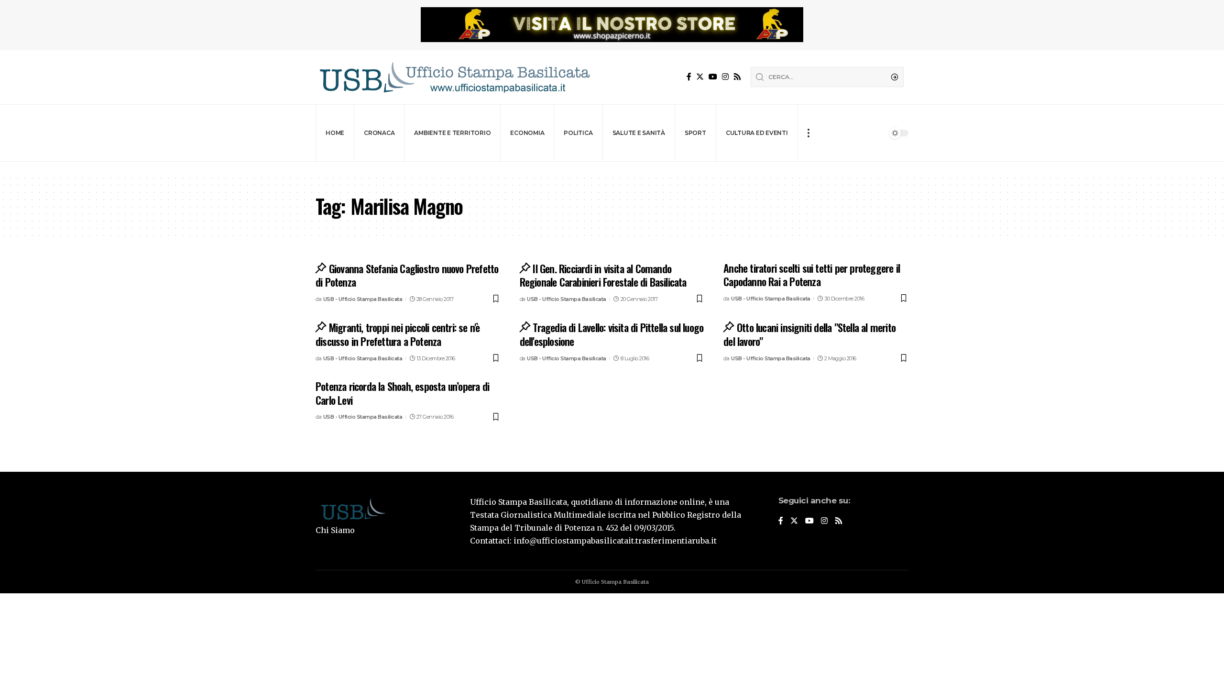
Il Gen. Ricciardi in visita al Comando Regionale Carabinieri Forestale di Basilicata (603, 275)
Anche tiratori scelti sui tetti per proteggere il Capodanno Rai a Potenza (811, 274)
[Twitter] (700, 76)
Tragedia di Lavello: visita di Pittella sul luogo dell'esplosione (612, 334)
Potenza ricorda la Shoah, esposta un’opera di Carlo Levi (402, 393)
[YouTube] (713, 76)
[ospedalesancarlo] (612, 168)
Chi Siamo (335, 530)
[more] (808, 133)
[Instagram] (725, 76)
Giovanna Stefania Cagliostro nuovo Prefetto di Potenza (407, 275)
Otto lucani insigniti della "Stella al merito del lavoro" (809, 334)
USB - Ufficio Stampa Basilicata (363, 299)
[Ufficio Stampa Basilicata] (454, 77)
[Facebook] (689, 76)
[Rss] (737, 76)
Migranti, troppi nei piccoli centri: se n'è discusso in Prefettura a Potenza (398, 334)
